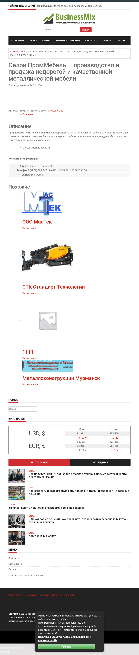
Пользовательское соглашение (26, 575)
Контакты (13, 558)
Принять (66, 646)
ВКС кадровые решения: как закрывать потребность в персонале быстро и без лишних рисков (78, 520)
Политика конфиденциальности (57, 595)
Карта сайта (15, 563)
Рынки (107, 40)
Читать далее (30, 228)
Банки (33, 40)
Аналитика (91, 40)
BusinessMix (16, 52)
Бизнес (46, 40)
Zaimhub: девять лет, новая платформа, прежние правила (46, 507)
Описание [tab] (27, 114)
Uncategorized (55, 110)
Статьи (120, 40)
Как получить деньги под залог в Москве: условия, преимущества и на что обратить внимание (78, 475)
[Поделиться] (13, 648)
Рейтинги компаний (68, 40)
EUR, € (37, 446)
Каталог (13, 569)
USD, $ (37, 433)
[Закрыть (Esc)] (19, 648)
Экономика (18, 40)
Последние (100, 462)
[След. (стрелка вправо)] (8, 652)
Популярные (39, 462)
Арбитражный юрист (42, 536)
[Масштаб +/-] (2, 648)
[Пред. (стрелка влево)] (2, 652)
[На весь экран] (8, 648)
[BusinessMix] (69, 18)
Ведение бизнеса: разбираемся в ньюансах (77, 6)
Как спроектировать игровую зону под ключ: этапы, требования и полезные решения (79, 492)
